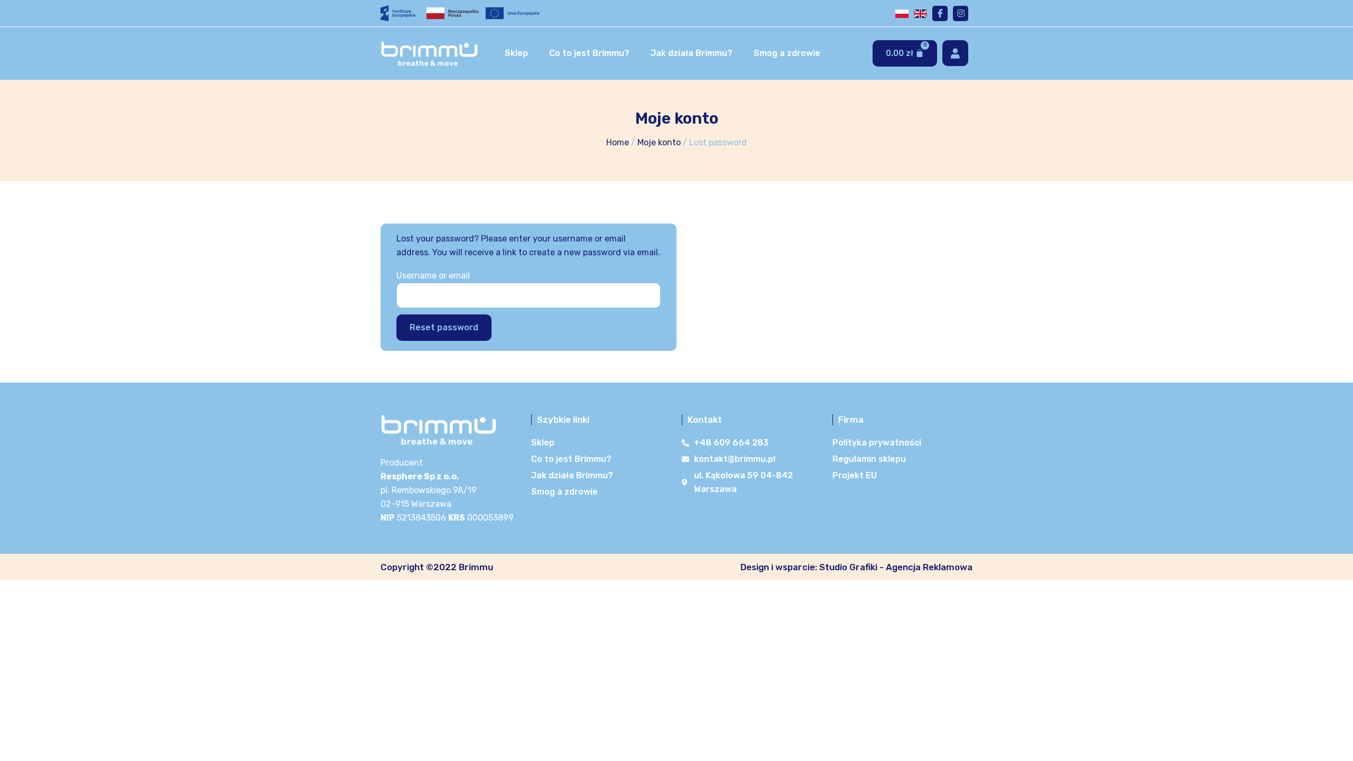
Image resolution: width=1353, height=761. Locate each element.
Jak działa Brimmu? (692, 53)
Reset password (444, 327)
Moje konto (659, 142)
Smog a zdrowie (787, 53)
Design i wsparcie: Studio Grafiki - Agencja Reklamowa (856, 567)
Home (617, 142)
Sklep (516, 53)
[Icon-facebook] (940, 13)
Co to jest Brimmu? (589, 53)
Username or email (433, 276)
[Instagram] (960, 13)
